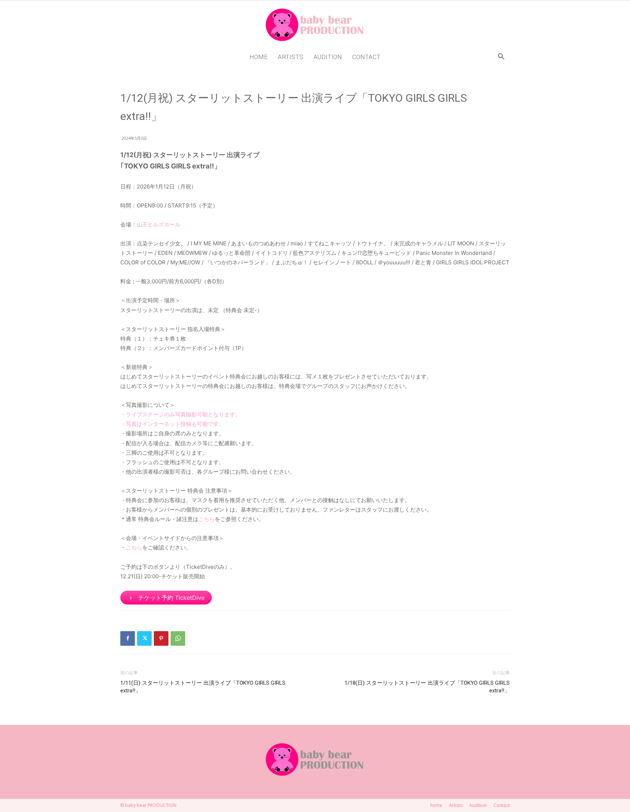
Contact (366, 57)
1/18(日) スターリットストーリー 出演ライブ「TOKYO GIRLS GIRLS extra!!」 (427, 687)
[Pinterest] (161, 638)
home (258, 57)
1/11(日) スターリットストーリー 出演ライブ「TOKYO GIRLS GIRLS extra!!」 (202, 687)
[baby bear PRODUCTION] (315, 24)
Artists (290, 57)
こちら (206, 519)
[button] (501, 57)
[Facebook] (127, 638)
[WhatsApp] (178, 638)
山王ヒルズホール (158, 224)
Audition (328, 57)
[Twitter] (144, 638)
